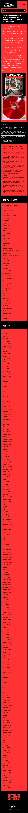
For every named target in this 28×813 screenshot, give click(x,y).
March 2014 (6, 697)
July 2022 (5, 449)
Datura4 (5, 230)
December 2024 (7, 379)
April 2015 (6, 665)
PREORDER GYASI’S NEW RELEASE (12, 146)
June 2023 (6, 424)
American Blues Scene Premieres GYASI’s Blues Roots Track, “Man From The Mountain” (13, 158)
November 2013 (7, 707)
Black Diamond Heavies (9, 215)
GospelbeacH (6, 243)
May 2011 (6, 758)
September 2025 (7, 356)
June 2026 (6, 336)
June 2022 (6, 451)
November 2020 (7, 497)
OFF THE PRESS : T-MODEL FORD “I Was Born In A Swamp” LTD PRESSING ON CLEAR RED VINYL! (12, 18)
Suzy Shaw (6, 298)
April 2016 (6, 635)
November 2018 (7, 557)
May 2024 (6, 396)
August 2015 (6, 655)
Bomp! (4, 223)
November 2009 (7, 780)
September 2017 (7, 592)
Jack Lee (5, 258)
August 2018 (6, 564)
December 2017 (7, 584)
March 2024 (6, 401)
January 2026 (7, 346)
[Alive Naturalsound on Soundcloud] (15, 798)
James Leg (6, 260)
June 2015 (6, 660)
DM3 (4, 235)
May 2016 (6, 632)
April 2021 (6, 484)
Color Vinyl (6, 128)
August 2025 (6, 359)
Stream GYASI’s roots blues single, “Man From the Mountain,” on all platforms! (14, 153)
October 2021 (7, 472)
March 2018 (6, 577)
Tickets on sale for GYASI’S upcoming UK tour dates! (13, 178)
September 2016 (7, 622)
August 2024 (6, 389)
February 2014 (7, 700)
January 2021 (7, 492)
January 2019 (7, 552)
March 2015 (6, 667)
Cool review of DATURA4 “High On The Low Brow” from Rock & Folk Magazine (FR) (13, 191)
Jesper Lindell (6, 263)
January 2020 (7, 522)
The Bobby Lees (7, 306)
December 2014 (7, 675)
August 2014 (6, 685)
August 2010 (6, 775)
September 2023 (7, 416)
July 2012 (5, 737)
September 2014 (7, 682)
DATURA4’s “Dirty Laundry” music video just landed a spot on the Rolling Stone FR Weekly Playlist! (14, 166)
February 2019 (7, 549)
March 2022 (6, 459)
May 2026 (6, 339)
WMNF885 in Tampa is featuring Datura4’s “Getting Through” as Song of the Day (14, 186)
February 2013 (7, 725)
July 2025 (5, 361)
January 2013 (7, 727)
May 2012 (6, 742)
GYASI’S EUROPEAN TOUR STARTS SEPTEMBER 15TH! (12, 162)
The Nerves (6, 311)
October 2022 (7, 441)
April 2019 (6, 544)
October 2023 (7, 414)
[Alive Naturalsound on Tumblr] (19, 795)
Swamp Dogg (6, 301)
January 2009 (7, 788)
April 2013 (6, 720)
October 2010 (7, 770)
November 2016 (7, 617)
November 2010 (7, 768)
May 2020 (6, 512)
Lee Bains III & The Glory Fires (11, 270)
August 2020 (6, 504)
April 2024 (6, 399)
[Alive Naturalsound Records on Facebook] (15, 795)
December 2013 (7, 705)
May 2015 (6, 662)
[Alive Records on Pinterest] (9, 798)
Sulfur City (5, 296)
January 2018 (7, 582)
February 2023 (7, 434)
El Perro (5, 240)
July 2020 (5, 507)
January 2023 (7, 436)
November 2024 (7, 381)
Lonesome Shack (7, 276)
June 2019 (6, 539)
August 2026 (6, 331)
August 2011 (6, 752)
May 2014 (6, 692)
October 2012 (7, 732)
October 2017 (7, 589)
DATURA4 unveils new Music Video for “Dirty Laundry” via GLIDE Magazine (13, 170)
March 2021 (6, 487)
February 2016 (7, 640)
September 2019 (7, 532)
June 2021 (6, 482)
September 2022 (7, 444)
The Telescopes (7, 313)
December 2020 (7, 494)
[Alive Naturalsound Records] (9, 6)
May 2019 (6, 542)
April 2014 (6, 695)
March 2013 (6, 722)
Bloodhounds (6, 220)
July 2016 (5, 627)
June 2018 (6, 569)
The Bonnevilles (7, 308)
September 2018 (7, 562)
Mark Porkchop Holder (9, 278)
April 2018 (6, 574)
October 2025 (7, 354)
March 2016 (6, 637)
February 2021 (7, 489)
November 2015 (7, 647)
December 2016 (7, 615)
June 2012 (6, 740)
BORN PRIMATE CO (16, 809)
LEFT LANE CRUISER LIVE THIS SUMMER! (11, 174)
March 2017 (6, 607)
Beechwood (6, 213)
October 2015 (7, 650)
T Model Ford (21, 127)
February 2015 (7, 670)
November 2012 (7, 730)
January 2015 (7, 672)
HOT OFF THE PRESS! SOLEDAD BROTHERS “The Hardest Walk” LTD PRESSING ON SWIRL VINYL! (14, 136)
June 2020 (6, 509)
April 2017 (6, 604)
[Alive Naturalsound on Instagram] (12, 795)
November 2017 (7, 587)
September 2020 (7, 502)
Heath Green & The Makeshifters (12, 250)
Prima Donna (6, 288)
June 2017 (6, 599)
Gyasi (4, 245)
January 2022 (7, 464)
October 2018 (7, 559)
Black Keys (6, 218)
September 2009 (7, 783)
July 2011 (5, 755)
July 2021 (5, 479)
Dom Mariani (6, 238)
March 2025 (6, 371)
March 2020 (6, 517)
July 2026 (5, 334)
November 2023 (7, 411)
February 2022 (7, 461)
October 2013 (7, 710)
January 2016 (7, 642)
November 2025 (7, 351)
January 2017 (7, 612)
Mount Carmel (7, 283)
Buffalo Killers (7, 228)
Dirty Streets (6, 233)
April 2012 (6, 745)
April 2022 (6, 456)
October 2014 (7, 680)
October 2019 (7, 529)
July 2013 (5, 715)
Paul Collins (6, 286)
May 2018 (6, 572)
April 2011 (6, 760)
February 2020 (7, 519)
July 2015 (5, 657)
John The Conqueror (8, 265)
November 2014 (7, 677)
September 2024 (7, 386)
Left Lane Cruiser (7, 273)
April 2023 (6, 429)
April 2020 (6, 514)
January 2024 (7, 406)
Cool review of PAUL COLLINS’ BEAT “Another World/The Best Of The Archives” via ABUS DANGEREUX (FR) (13, 132)
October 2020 (7, 499)
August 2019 (6, 534)
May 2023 (6, 426)
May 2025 (6, 366)
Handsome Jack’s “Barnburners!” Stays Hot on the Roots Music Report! (13, 182)
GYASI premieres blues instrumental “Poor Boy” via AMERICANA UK (13, 149)
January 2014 (7, 702)
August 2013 (6, 712)
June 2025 (6, 364)
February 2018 (7, 579)
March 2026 (6, 341)
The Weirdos (6, 316)
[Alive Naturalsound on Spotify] (19, 798)
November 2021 (7, 469)
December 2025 (7, 349)
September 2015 (7, 652)
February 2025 (7, 374)
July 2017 (5, 597)
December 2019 (7, 524)
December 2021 (7, 466)
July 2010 (5, 778)
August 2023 (6, 419)
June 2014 (6, 690)
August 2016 (6, 625)
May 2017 (6, 602)
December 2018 (7, 554)
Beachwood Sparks (8, 210)
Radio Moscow (7, 291)
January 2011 (7, 763)
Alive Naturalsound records (10, 205)
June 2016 (6, 630)
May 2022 (6, 454)
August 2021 (6, 477)
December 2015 (7, 645)
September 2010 (7, 773)
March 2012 (6, 747)
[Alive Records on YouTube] (12, 798)
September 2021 (7, 474)
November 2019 (7, 527)
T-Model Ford (12, 128)
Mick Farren (6, 281)
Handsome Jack (7, 248)
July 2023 (5, 421)
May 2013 (6, 717)
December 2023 (7, 409)
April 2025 (6, 369)
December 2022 (7, 439)
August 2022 (6, 446)
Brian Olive (6, 225)
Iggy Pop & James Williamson (11, 255)
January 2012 (7, 750)
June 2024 (6, 394)
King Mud (5, 268)
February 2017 (7, 609)
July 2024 (5, 391)
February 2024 (7, 404)
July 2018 (5, 567)
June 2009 (6, 785)
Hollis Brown (6, 253)
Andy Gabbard (7, 208)
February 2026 (7, 344)
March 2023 (6, 431)
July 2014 (5, 687)
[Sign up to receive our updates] (9, 795)
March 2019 (6, 547)
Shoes (4, 293)
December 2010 (7, 765)
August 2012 (6, 735)
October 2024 (7, 384)
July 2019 (5, 537)
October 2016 (7, 620)
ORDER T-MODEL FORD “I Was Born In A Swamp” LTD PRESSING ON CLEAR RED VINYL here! (13, 33)
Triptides (5, 318)
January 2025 (7, 376)
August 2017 (6, 594)
